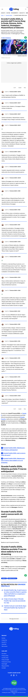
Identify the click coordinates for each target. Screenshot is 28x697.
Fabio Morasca (6, 38)
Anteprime (4, 640)
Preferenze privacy (6, 661)
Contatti (4, 668)
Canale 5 (4, 578)
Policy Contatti (5, 659)
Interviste (4, 644)
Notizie (8, 12)
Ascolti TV (22, 12)
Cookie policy (5, 657)
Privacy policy (5, 655)
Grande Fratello (9, 15)
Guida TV (3, 12)
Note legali (4, 663)
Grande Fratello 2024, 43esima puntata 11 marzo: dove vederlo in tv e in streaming (13, 460)
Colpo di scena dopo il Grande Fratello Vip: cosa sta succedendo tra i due (14, 601)
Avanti (19, 87)
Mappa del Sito (5, 666)
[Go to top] (25, 692)
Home (2, 15)
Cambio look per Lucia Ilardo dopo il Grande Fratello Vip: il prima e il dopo (15, 607)
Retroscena (4, 646)
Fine (25, 87)
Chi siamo (4, 653)
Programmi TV (14, 12)
